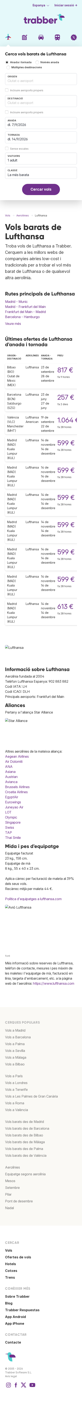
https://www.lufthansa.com (53, 983)
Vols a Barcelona (18, 1037)
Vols (8, 1250)
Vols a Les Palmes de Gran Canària (31, 1096)
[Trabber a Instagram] (8, 1387)
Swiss (9, 827)
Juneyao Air (14, 807)
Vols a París (14, 1076)
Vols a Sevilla (15, 1051)
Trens (10, 1277)
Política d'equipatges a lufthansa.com (33, 899)
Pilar (8, 1194)
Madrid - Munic (16, 301)
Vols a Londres (16, 1083)
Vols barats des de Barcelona (27, 1128)
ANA (9, 766)
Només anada (49, 62)
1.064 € (68, 420)
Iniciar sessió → (65, 5)
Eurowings (13, 802)
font (7, 955)
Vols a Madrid (15, 1030)
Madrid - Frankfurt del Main (25, 307)
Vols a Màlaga (15, 1057)
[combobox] (41, 79)
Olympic (11, 817)
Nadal (9, 1208)
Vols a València (16, 1110)
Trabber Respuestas (22, 1310)
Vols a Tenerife (16, 1089)
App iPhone (14, 1323)
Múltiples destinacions (26, 67)
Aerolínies (12, 1167)
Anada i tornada (21, 62)
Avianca (11, 782)
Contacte (13, 1342)
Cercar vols (41, 189)
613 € (65, 606)
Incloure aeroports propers (26, 90)
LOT (8, 812)
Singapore (13, 822)
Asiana (10, 772)
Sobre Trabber (17, 1296)
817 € (65, 370)
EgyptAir (11, 797)
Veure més (13, 323)
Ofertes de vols (18, 1257)
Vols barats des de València (25, 1155)
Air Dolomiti (13, 761)
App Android (15, 1317)
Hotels (10, 1264)
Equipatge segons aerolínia (25, 1174)
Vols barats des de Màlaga (25, 1142)
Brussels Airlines (17, 787)
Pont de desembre (19, 1201)
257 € (65, 397)
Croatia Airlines (16, 792)
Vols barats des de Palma (24, 1149)
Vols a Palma (15, 1044)
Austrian (11, 777)
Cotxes (11, 1271)
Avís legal (11, 1376)
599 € (66, 443)
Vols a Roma (14, 1103)
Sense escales (19, 148)
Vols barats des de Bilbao (24, 1135)
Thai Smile (13, 837)
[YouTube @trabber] (32, 1387)
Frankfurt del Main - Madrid (25, 312)
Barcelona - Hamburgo (22, 317)
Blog (8, 1303)
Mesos (10, 1181)
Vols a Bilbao (15, 1064)
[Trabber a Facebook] (16, 1387)
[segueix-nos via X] (23, 1387)
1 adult (12, 160)
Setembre (12, 1187)
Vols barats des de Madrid (24, 1122)
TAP (8, 832)
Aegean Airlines (17, 756)
